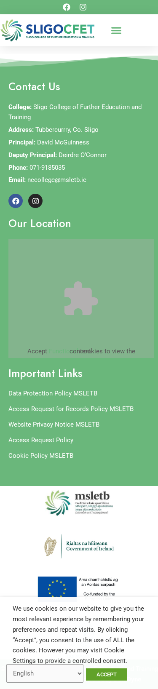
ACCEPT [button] (106, 674)
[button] (116, 30)
